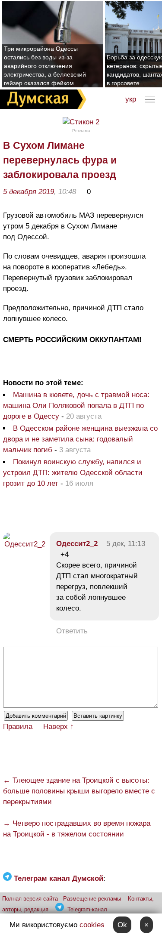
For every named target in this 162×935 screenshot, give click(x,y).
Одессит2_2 (77, 544)
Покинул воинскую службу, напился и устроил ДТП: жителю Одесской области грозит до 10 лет (73, 473)
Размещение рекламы (92, 898)
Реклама (81, 130)
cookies (92, 925)
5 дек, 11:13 (125, 544)
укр (130, 99)
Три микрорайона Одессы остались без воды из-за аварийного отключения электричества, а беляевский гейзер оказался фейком (45, 65)
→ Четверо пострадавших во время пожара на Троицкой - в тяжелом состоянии (76, 828)
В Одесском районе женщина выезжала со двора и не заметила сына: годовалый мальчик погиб (80, 439)
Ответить (72, 631)
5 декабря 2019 (28, 192)
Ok (122, 925)
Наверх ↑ (58, 726)
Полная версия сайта (30, 898)
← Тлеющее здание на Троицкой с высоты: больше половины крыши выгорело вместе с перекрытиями (79, 791)
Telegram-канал (87, 909)
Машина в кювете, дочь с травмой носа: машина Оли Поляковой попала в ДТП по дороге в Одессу (76, 405)
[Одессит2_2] (24, 544)
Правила (17, 726)
